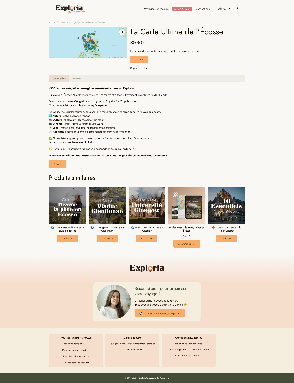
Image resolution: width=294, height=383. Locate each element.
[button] (122, 32)
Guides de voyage (67, 22)
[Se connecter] (238, 9)
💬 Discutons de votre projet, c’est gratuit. (159, 313)
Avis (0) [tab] (76, 78)
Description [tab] (59, 78)
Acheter (139, 59)
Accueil (52, 22)
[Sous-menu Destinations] (211, 9)
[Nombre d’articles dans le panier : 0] (230, 9)
